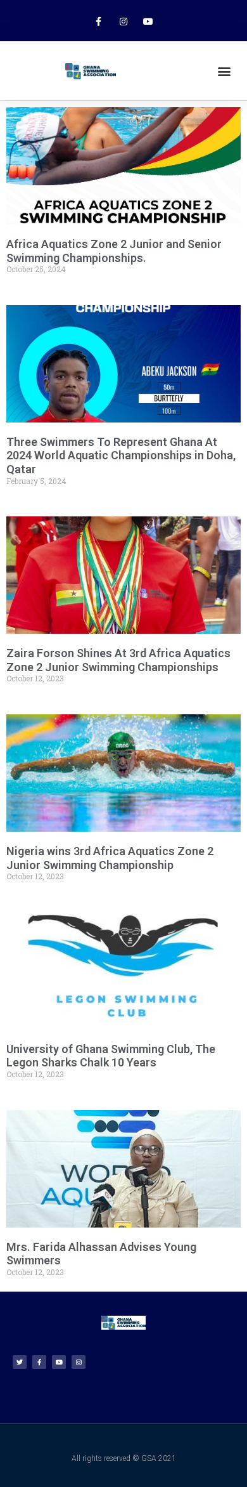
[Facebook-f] (98, 22)
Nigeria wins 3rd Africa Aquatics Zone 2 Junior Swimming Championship (109, 858)
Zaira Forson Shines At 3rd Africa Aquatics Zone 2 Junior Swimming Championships (118, 660)
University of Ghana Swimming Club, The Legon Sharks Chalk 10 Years (110, 1056)
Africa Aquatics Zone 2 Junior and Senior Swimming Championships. (114, 251)
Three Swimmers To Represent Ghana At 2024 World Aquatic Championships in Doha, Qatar (121, 455)
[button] (223, 70)
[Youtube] (148, 22)
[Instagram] (123, 22)
